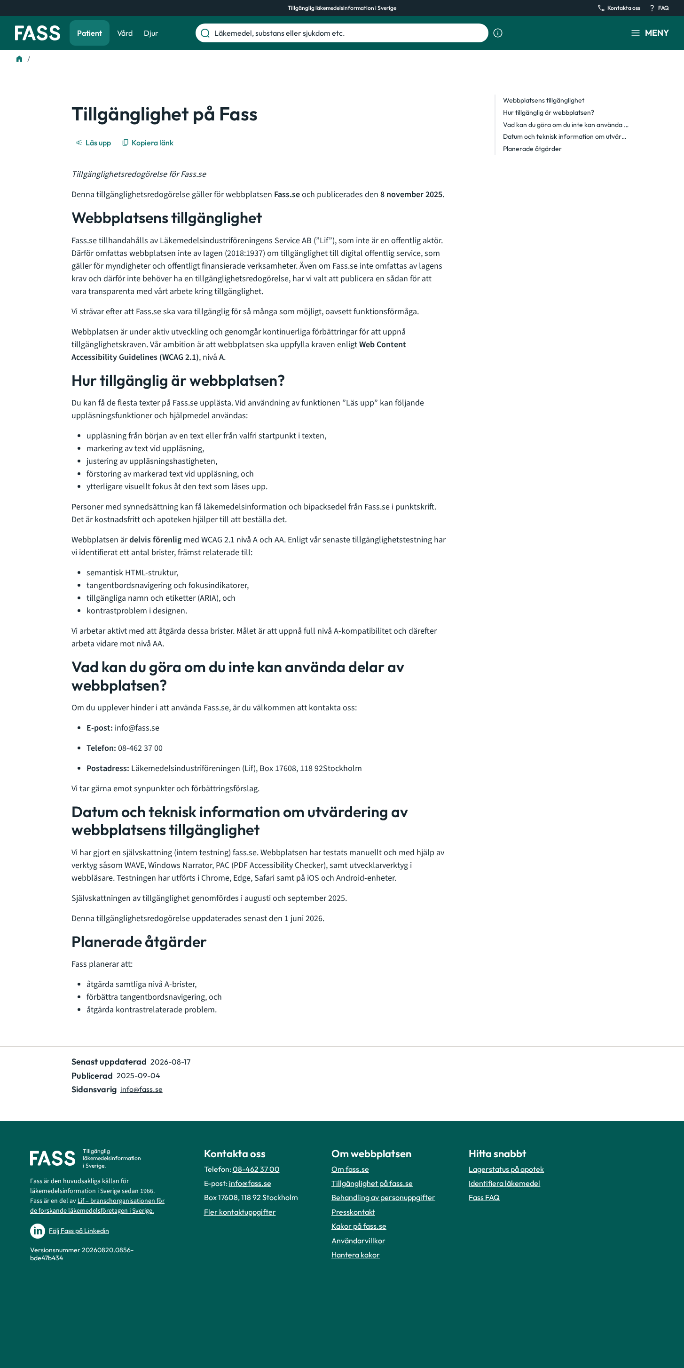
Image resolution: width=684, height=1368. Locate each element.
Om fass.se (350, 1169)
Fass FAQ (484, 1197)
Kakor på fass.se (358, 1226)
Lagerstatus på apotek (506, 1169)
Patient (89, 33)
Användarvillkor (358, 1240)
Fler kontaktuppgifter (240, 1212)
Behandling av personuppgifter (383, 1197)
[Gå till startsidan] (37, 33)
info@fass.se (141, 1089)
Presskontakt (353, 1212)
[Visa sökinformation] (497, 33)
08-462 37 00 (256, 1169)
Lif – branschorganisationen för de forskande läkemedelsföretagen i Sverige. (97, 1206)
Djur (151, 33)
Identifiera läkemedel (504, 1183)
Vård (125, 33)
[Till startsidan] (19, 59)
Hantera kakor (355, 1254)
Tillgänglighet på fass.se (372, 1183)
